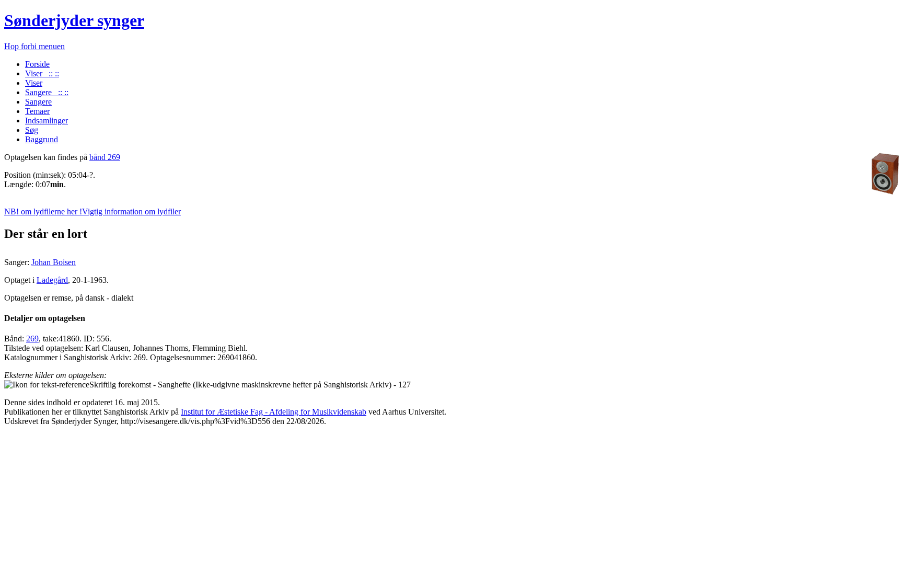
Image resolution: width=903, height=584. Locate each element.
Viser (33, 82)
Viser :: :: (42, 73)
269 (32, 338)
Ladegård (52, 280)
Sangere (38, 101)
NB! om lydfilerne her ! (92, 211)
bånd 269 (104, 157)
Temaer (37, 111)
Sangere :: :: (46, 92)
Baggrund (41, 139)
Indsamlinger (46, 120)
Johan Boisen (53, 262)
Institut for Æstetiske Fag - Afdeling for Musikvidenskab (273, 411)
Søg (31, 129)
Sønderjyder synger (74, 20)
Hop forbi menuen (34, 46)
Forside (37, 64)
